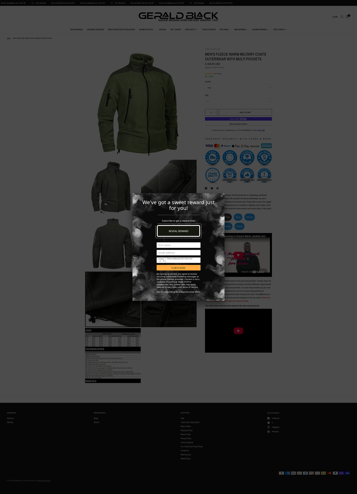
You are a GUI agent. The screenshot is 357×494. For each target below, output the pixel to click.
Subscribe (178, 267)
